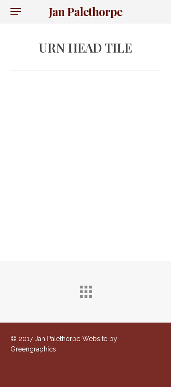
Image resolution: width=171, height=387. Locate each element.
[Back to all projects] (85, 289)
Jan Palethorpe (85, 11)
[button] (15, 11)
